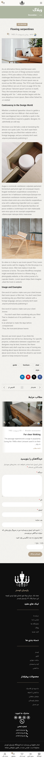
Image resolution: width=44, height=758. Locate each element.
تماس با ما (35, 620)
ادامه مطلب (36, 448)
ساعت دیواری (34, 660)
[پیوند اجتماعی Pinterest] (28, 377)
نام (40, 500)
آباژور (37, 656)
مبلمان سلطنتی (34, 696)
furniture (26, 365)
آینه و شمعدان (34, 664)
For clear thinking (32, 434)
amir (31, 34)
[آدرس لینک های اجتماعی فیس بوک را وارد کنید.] (40, 377)
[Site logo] (22, 3)
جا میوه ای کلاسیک (32, 688)
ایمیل (39, 510)
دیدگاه (39, 472)
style (37, 370)
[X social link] (34, 377)
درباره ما (36, 616)
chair (37, 365)
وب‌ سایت (38, 520)
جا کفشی (36, 668)
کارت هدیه (35, 632)
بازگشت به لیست (22, 387)
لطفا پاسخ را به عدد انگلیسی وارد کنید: (29, 538)
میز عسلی (35, 704)
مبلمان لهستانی (34, 700)
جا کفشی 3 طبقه (33, 692)
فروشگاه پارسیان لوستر (12, 745)
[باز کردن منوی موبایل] (41, 3)
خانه (40, 15)
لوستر (37, 652)
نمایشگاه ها (35, 624)
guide (15, 365)
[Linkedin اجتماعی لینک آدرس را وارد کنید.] (22, 377)
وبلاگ (37, 628)
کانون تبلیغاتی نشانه (12, 747)
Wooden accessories (32, 430)
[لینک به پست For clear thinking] (22, 414)
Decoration (32, 15)
